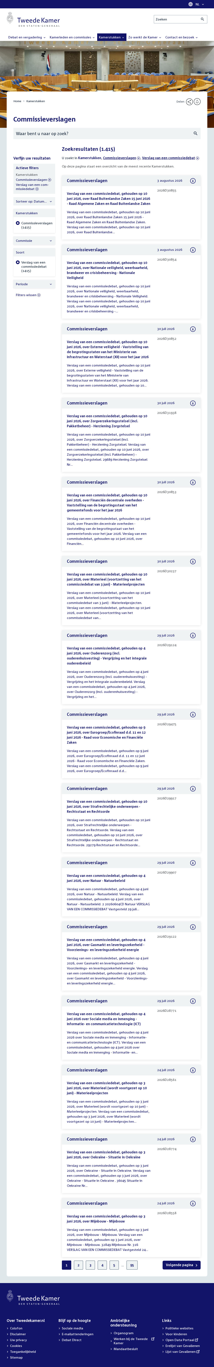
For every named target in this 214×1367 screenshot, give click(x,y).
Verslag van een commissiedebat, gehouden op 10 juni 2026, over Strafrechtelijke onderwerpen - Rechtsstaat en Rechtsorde (107, 806)
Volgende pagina (180, 1265)
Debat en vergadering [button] (25, 37)
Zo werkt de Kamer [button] (143, 37)
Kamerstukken (35, 101)
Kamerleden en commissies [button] (71, 37)
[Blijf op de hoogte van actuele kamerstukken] (197, 101)
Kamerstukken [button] (110, 37)
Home (17, 101)
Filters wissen (26, 295)
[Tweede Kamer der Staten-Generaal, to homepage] (33, 19)
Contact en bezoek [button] (180, 37)
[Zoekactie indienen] (202, 19)
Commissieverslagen (119, 158)
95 (132, 1265)
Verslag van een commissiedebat (168, 158)
